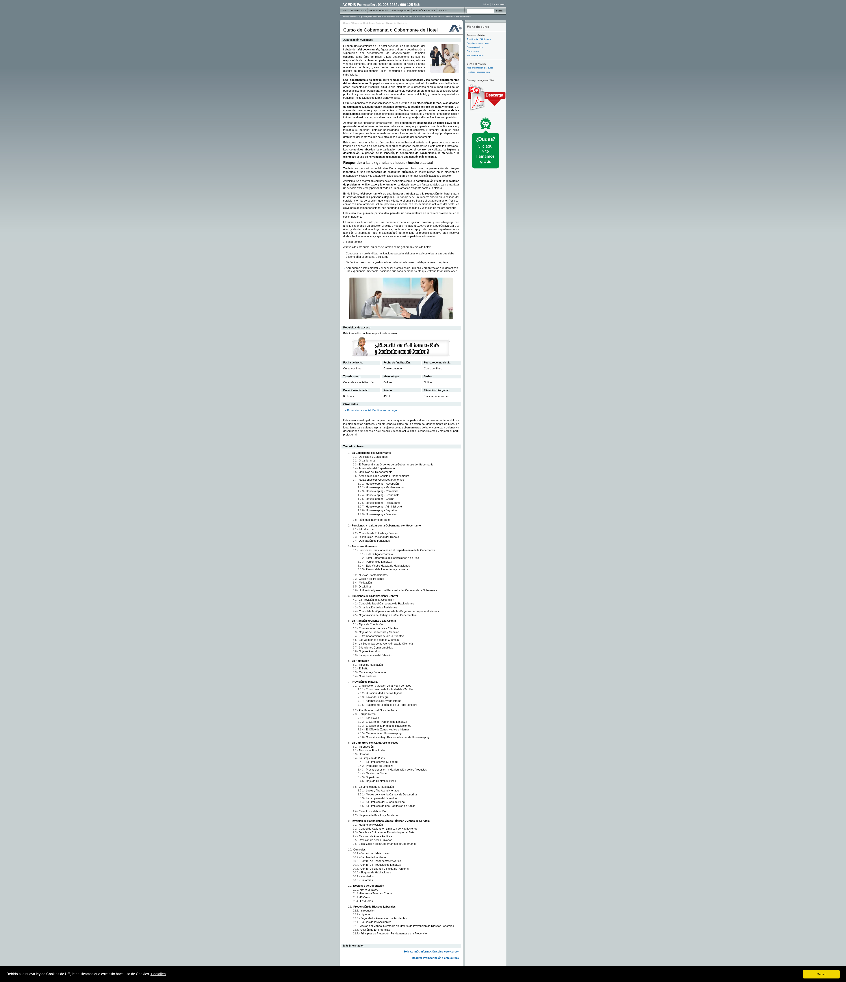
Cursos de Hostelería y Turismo (368, 23)
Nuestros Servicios (378, 10)
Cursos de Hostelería (396, 23)
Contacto (442, 10)
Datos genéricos (475, 47)
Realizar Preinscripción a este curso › (435, 958)
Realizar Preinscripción (478, 72)
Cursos (346, 23)
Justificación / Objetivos (479, 39)
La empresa (498, 4)
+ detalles (158, 974)
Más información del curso (480, 68)
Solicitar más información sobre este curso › (431, 951)
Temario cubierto (475, 55)
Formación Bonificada (424, 10)
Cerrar (821, 974)
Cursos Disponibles (400, 10)
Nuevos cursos (358, 10)
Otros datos (473, 51)
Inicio (486, 4)
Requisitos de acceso (478, 43)
